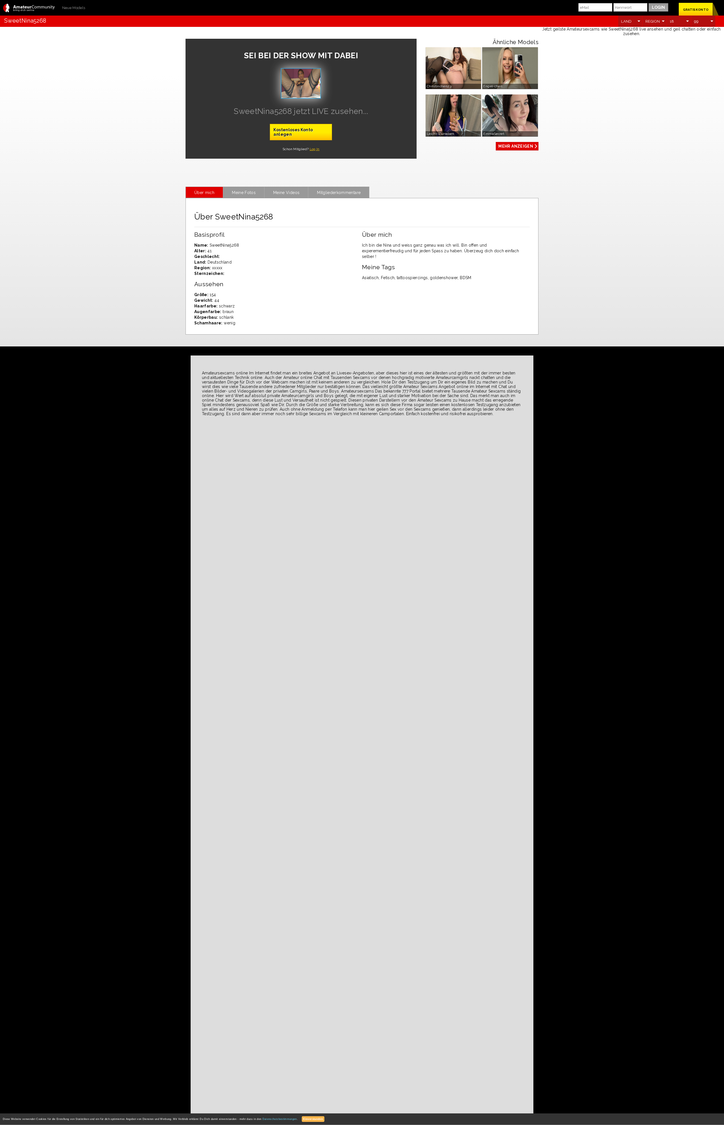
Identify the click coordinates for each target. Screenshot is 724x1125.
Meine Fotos (244, 192)
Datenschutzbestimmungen (279, 1119)
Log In (315, 149)
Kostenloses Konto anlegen (293, 132)
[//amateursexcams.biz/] (29, 8)
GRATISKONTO (696, 10)
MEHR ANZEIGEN (515, 146)
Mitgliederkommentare (339, 192)
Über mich (204, 192)
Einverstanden (313, 1119)
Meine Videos (286, 192)
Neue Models (73, 8)
